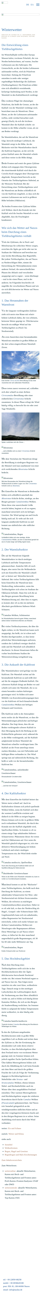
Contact (5, 1215)
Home (4, 1211)
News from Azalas (9, 1252)
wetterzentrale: (11, 1188)
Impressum (6, 1225)
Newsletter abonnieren (11, 1218)
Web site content (9, 1255)
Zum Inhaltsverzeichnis (12, 1160)
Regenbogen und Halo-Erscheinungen (21, 1155)
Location (5, 1242)
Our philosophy (8, 1235)
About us (5, 1231)
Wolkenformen (11, 1148)
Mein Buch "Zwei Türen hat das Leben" (18, 1258)
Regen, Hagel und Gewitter (16, 1151)
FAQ (4, 1221)
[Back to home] (5, 4)
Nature (32, 36)
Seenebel (8, 1145)
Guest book (6, 1248)
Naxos (4, 38)
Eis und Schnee (14, 1128)
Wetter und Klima (16, 1134)
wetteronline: (10, 1171)
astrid (14, 34)
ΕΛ (32, 4)
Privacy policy (8, 1228)
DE (27, 4)
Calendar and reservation (12, 1245)
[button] (37, 4)
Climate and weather (19, 36)
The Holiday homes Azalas (13, 1238)
